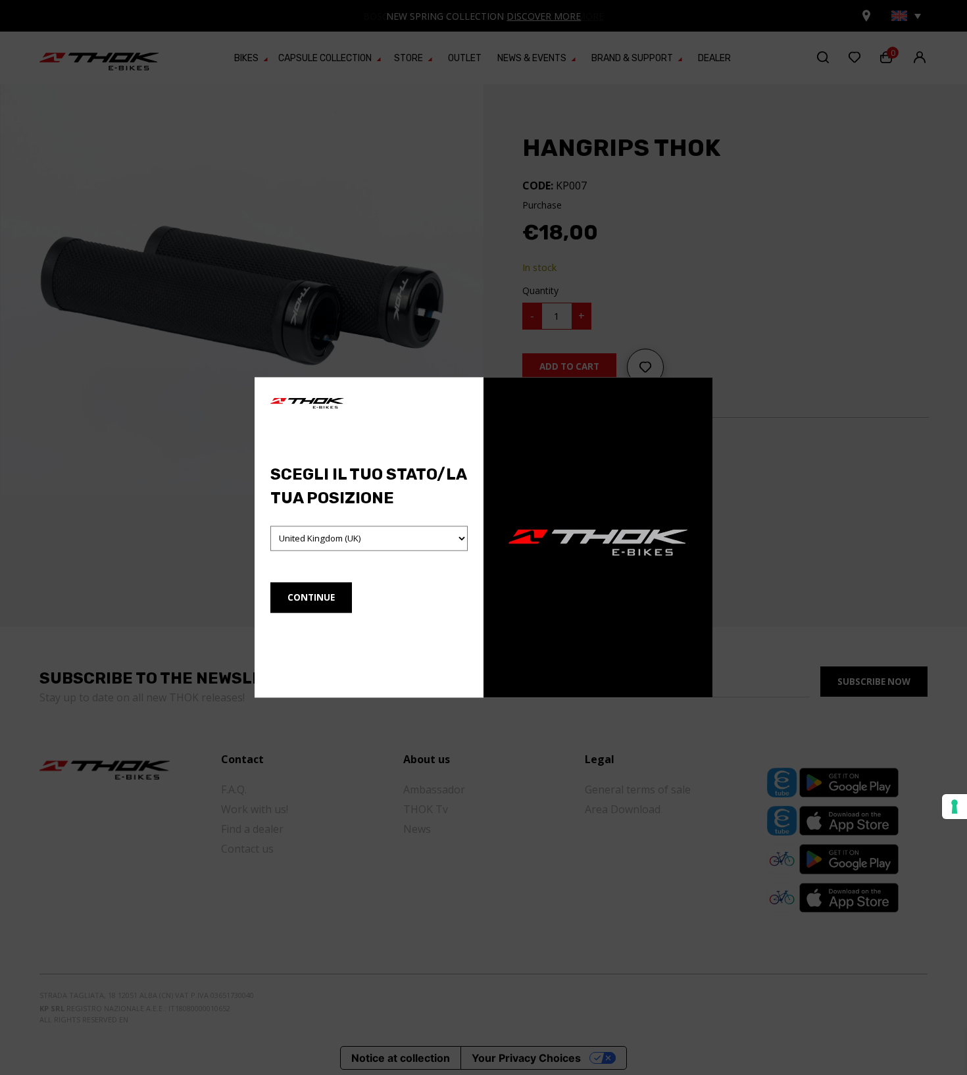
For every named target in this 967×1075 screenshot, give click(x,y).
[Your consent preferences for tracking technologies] (954, 806)
